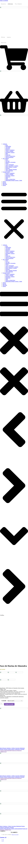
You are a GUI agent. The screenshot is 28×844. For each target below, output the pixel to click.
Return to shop (15, 834)
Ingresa (9, 37)
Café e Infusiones (9, 170)
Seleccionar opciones (6, 728)
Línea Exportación (9, 157)
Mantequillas (8, 146)
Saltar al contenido (4, 0)
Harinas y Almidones (9, 150)
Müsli (6, 153)
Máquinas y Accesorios (10, 162)
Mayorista (3, 42)
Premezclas (7, 154)
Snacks (6, 163)
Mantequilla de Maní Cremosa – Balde (13, 180)
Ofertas (3, 37)
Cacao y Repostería (9, 164)
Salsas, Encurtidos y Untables (11, 165)
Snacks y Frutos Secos (10, 156)
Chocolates (7, 147)
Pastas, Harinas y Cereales (11, 167)
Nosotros (3, 4)
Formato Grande (6, 171)
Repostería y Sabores (9, 152)
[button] (14, 215)
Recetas (4, 182)
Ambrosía (10, 4)
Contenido (3, 700)
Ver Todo (7, 161)
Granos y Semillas (9, 151)
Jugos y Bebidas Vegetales (11, 169)
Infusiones (7, 148)
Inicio (6, 145)
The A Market (18, 4)
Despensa (7, 168)
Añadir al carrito (9, 704)
